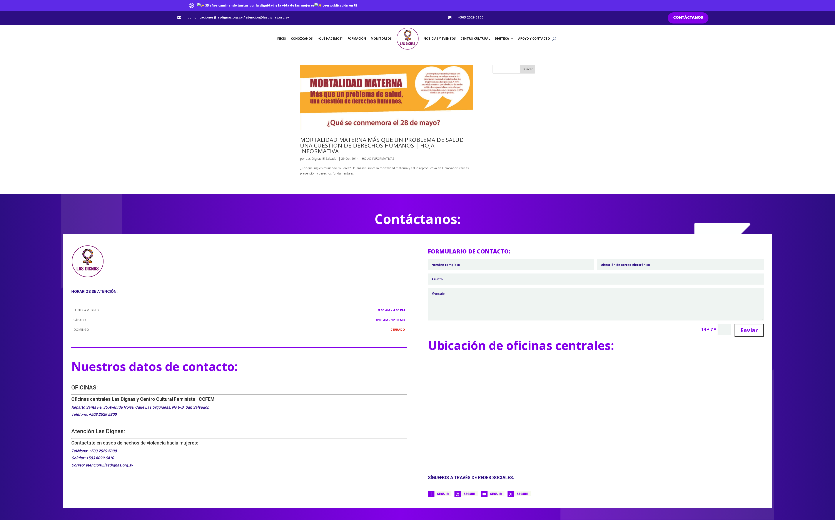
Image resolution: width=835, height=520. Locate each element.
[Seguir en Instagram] (457, 494)
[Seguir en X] (511, 494)
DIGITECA (502, 38)
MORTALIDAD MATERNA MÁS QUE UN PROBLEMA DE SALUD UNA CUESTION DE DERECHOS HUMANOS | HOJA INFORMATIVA (382, 145)
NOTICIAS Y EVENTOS (440, 38)
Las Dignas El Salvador (322, 158)
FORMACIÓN (356, 38)
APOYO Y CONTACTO (534, 38)
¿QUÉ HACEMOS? (330, 38)
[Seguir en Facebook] (431, 494)
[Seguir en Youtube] (484, 494)
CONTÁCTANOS (688, 18)
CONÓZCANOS (302, 38)
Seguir (443, 493)
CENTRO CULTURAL (475, 38)
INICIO (281, 38)
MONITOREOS (381, 38)
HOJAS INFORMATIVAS (378, 158)
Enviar (749, 330)
